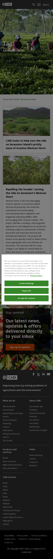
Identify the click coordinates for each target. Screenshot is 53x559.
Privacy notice (36, 276)
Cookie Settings (26, 283)
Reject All (26, 291)
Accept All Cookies (26, 298)
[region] (26, 279)
